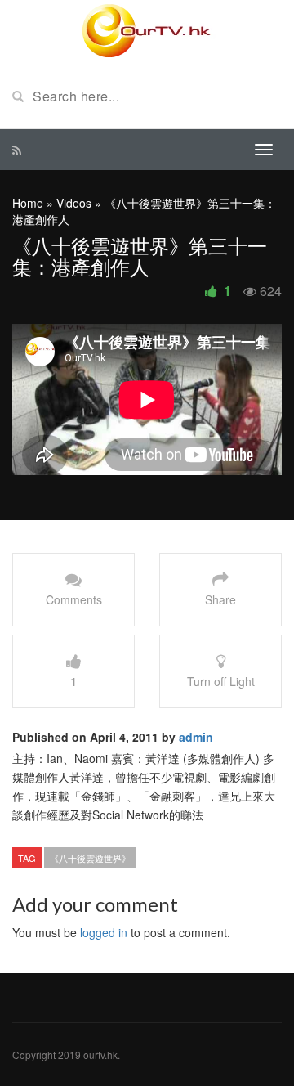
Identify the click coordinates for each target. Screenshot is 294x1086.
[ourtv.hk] (147, 31)
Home (27, 203)
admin (196, 737)
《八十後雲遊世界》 (90, 857)
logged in (103, 932)
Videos (73, 203)
